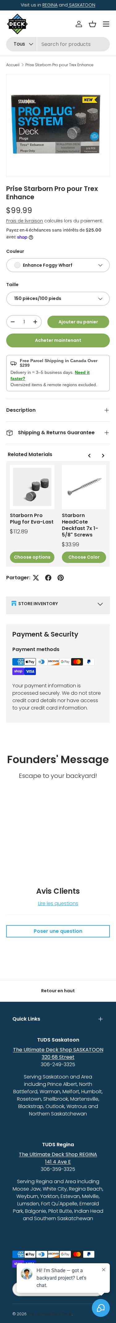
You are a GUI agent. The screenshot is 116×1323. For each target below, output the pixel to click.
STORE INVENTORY (38, 604)
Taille (12, 284)
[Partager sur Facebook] (48, 578)
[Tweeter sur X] (36, 578)
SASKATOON (81, 5)
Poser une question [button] (58, 931)
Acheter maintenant (58, 340)
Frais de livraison (24, 221)
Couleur (15, 251)
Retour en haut (58, 991)
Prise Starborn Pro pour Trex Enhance (59, 65)
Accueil (12, 65)
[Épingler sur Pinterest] (60, 578)
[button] (92, 24)
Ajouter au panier (78, 322)
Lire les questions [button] (58, 903)
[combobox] (58, 44)
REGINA (50, 5)
